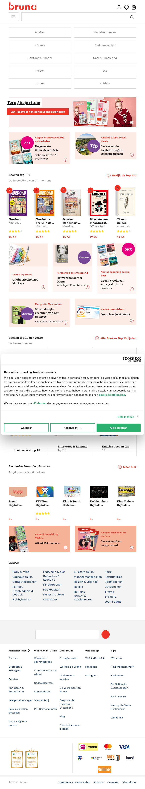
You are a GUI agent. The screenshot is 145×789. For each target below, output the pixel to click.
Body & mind (21, 571)
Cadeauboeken (22, 576)
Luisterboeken (84, 571)
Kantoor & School (40, 58)
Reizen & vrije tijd (86, 581)
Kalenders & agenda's (51, 577)
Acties (40, 83)
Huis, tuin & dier (54, 571)
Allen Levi (123, 226)
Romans (79, 591)
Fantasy (17, 586)
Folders (105, 83)
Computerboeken (24, 581)
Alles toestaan (118, 427)
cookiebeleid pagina (112, 394)
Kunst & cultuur (54, 594)
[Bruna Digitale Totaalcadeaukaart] (18, 492)
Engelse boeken (105, 32)
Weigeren (26, 427)
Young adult (113, 601)
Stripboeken (113, 586)
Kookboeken (51, 589)
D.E (105, 70)
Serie (108, 571)
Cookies (112, 782)
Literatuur (50, 599)
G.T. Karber (97, 226)
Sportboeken (114, 581)
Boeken (40, 32)
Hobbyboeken (21, 599)
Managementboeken (88, 576)
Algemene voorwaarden (74, 782)
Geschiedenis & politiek (22, 592)
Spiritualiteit (113, 576)
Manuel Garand (14, 224)
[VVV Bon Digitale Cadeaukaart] (45, 491)
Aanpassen (70, 427)
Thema (109, 591)
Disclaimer (129, 782)
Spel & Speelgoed (105, 58)
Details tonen (126, 416)
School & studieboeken (83, 597)
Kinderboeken (52, 584)
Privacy (99, 782)
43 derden (40, 403)
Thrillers (110, 596)
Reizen (40, 70)
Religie (78, 586)
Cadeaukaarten (105, 45)
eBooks (40, 45)
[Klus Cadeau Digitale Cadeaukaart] (126, 491)
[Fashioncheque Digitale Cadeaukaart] (99, 492)
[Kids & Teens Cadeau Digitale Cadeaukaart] (72, 491)
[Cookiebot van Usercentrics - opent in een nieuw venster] (125, 359)
